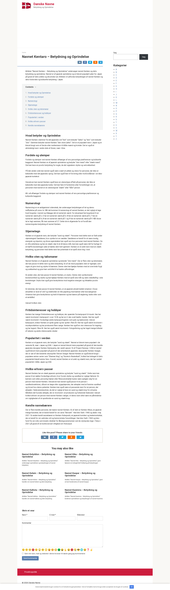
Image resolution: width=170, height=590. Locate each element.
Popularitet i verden (36, 117)
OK (132, 587)
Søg (115, 53)
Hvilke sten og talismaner (38, 109)
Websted (80, 515)
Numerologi (32, 101)
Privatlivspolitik (30, 572)
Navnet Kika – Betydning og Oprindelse (79, 455)
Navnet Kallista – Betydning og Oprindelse (37, 491)
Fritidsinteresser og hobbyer (39, 113)
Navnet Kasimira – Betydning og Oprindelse (81, 491)
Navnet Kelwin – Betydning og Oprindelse (37, 474)
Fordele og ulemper (36, 97)
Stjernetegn (32, 105)
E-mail (52, 515)
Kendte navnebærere (36, 125)
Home (24, 52)
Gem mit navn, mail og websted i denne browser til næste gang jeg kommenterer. (55, 554)
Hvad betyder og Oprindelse (39, 93)
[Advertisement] (85, 30)
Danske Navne (43, 4)
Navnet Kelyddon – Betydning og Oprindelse (38, 455)
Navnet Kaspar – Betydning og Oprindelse (80, 474)
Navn (24, 515)
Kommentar (26, 523)
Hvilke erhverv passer (37, 121)
